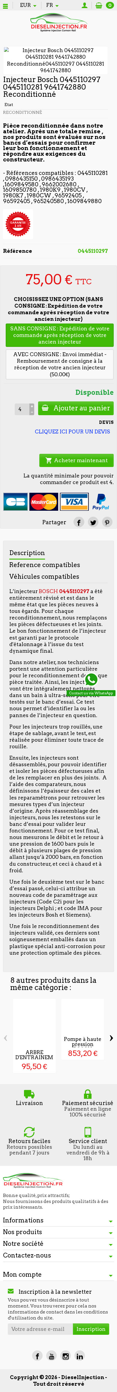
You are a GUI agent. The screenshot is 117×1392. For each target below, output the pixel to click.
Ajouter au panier (81, 408)
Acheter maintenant (76, 460)
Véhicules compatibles (44, 576)
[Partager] (79, 522)
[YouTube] (51, 1355)
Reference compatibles (44, 565)
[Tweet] (93, 522)
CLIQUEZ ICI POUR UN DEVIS (72, 432)
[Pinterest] (107, 522)
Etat (8, 104)
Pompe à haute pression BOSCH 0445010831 (82, 1046)
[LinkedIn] (79, 1355)
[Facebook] (37, 1355)
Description (27, 553)
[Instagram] (65, 1355)
